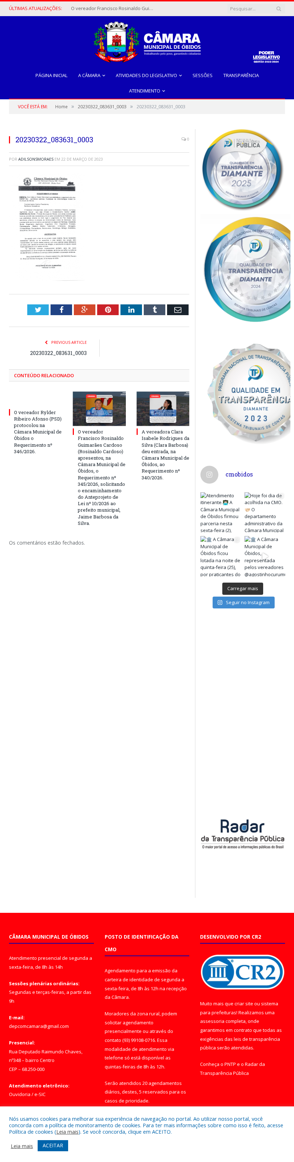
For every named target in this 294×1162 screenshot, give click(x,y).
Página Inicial (51, 75)
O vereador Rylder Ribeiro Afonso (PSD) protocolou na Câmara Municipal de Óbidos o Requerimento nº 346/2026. (38, 432)
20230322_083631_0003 (58, 353)
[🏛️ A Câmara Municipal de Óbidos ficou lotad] (220, 556)
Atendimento (144, 90)
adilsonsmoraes (35, 159)
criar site (243, 1003)
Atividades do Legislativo (146, 75)
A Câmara (89, 75)
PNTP (230, 1064)
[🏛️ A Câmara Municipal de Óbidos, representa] (265, 556)
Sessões (203, 75)
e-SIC (40, 1094)
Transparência (241, 75)
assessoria (212, 1021)
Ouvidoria (19, 1094)
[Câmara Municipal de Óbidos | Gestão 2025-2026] (147, 40)
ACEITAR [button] (53, 1145)
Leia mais (67, 1131)
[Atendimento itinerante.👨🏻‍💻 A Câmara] (220, 512)
